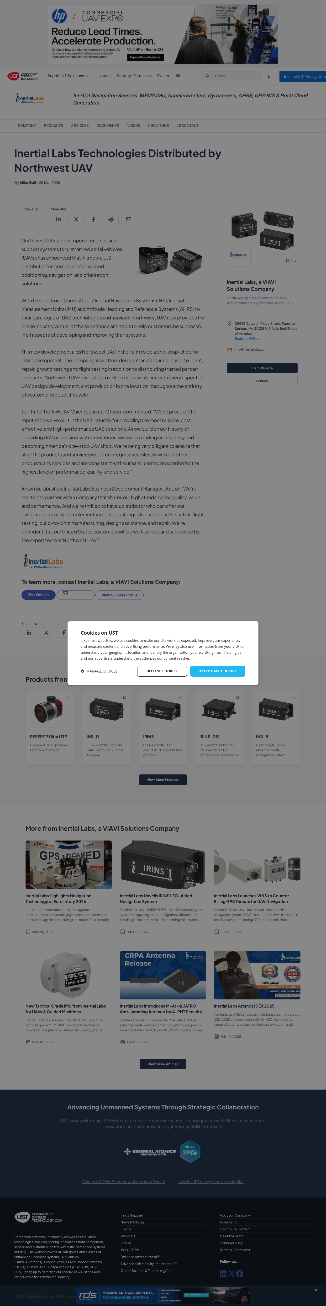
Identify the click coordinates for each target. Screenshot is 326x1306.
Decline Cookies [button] (162, 671)
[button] (99, 671)
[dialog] (163, 653)
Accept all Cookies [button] (217, 671)
